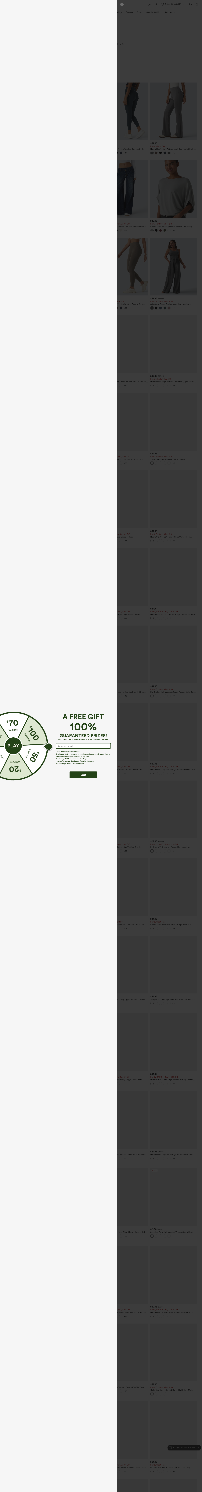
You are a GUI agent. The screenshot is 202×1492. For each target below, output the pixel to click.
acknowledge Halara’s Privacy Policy (70, 763)
